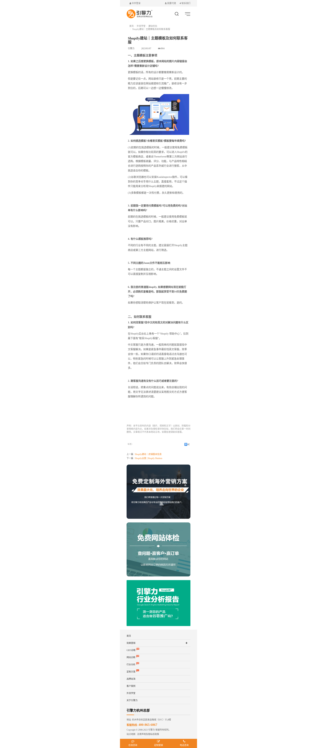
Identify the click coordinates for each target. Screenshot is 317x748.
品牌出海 (131, 679)
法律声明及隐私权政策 (147, 734)
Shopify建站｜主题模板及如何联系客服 (151, 29)
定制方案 (131, 671)
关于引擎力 (132, 700)
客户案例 (131, 686)
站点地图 (131, 734)
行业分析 (131, 664)
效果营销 (131, 643)
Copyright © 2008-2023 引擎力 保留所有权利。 (149, 730)
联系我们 (185, 3)
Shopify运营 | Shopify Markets (148, 458)
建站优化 (152, 26)
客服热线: (142, 725)
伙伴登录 (136, 3)
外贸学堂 (141, 26)
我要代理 (171, 3)
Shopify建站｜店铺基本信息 (148, 454)
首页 (131, 26)
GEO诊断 (131, 650)
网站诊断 (131, 657)
